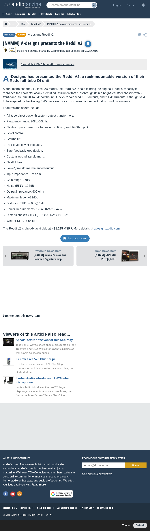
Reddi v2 (36, 24)
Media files (73, 14)
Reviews (20, 14)
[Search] (94, 5)
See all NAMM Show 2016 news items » (47, 64)
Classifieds (46, 14)
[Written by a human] (9, 50)
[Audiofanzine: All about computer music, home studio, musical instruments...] (22, 5)
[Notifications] (143, 5)
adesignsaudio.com (107, 228)
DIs (23, 24)
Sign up (136, 465)
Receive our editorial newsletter (103, 458)
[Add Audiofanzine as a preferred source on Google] (61, 494)
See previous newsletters (97, 473)
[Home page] (5, 24)
